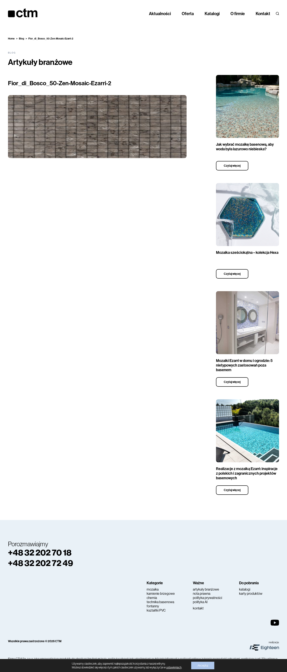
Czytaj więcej (232, 166)
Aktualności (160, 13)
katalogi (244, 589)
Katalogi (212, 13)
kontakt (198, 608)
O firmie (237, 13)
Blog (21, 38)
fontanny (153, 606)
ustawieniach (174, 667)
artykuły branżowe (206, 589)
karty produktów (250, 594)
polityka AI (200, 602)
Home (11, 38)
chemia (152, 598)
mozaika (153, 589)
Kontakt (263, 13)
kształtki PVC (156, 610)
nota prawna (201, 594)
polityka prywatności (207, 598)
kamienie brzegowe (161, 594)
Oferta (188, 13)
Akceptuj (202, 665)
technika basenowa (160, 602)
